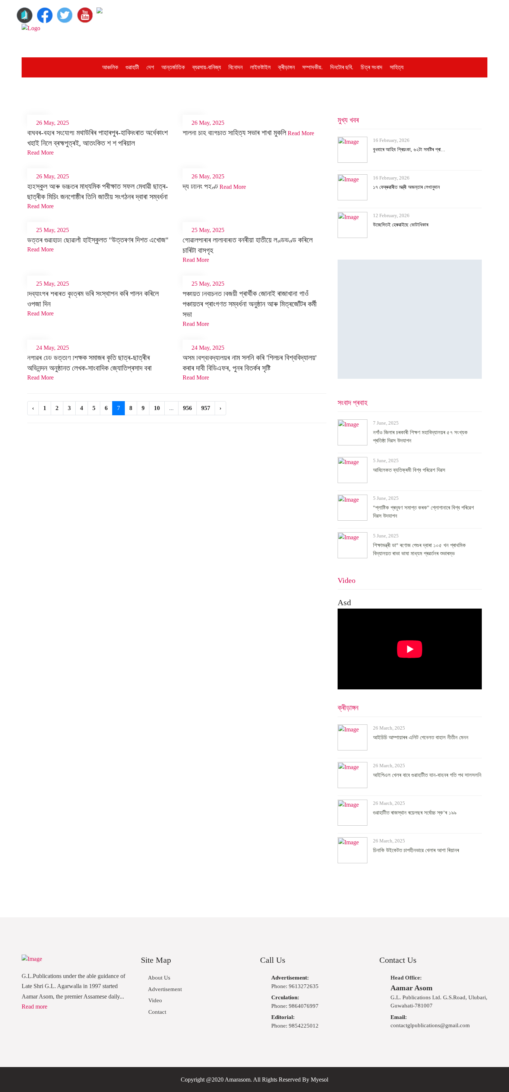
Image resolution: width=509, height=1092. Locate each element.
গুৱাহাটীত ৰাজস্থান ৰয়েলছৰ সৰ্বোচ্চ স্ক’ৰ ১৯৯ (414, 813)
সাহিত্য (397, 67)
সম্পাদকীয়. (312, 67)
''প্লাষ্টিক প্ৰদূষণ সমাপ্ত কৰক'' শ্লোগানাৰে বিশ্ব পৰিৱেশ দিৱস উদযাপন (423, 512)
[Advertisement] (316, 40)
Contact (156, 1012)
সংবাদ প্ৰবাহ (352, 403)
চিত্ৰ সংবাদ (371, 67)
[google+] (24, 12)
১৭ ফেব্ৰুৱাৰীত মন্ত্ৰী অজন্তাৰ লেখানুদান (406, 187)
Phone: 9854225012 (295, 1021)
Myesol (319, 1079)
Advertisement (164, 989)
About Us (158, 978)
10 (157, 408)
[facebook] (44, 12)
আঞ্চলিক (110, 67)
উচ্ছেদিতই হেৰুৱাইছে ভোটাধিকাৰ (400, 225)
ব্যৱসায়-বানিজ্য (206, 67)
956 (187, 408)
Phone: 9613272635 (295, 982)
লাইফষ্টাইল (260, 67)
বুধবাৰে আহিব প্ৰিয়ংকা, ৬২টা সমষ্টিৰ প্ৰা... (409, 149)
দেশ (150, 67)
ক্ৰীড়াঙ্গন (286, 67)
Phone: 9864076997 (295, 1001)
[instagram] (105, 12)
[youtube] (85, 12)
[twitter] (64, 12)
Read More (40, 152)
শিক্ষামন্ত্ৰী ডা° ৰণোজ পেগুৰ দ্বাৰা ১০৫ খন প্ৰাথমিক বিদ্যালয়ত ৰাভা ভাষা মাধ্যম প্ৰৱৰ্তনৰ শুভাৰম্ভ (419, 549)
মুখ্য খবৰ (348, 120)
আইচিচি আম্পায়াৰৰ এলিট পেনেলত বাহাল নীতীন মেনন (420, 737)
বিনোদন (235, 67)
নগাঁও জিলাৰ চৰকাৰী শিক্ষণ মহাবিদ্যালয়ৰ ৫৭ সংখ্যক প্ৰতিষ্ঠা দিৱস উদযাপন (420, 436)
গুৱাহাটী (132, 67)
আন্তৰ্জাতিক (173, 67)
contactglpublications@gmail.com (430, 1021)
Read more (34, 1006)
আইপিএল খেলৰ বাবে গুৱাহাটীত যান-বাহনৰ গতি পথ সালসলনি (427, 775)
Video (346, 580)
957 (205, 408)
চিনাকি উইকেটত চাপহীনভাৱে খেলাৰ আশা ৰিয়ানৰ (416, 850)
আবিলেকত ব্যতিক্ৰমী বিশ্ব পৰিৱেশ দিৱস (409, 470)
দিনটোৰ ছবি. (341, 67)
